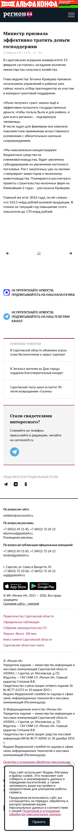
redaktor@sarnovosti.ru (18, 515)
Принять (39, 821)
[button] (70, 253)
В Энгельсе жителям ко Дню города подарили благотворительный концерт (36, 371)
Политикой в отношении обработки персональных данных (35, 812)
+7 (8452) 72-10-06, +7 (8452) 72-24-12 (29, 571)
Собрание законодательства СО (25, 628)
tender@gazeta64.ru (16, 555)
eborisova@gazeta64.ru (18, 533)
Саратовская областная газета (23, 645)
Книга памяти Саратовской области (27, 639)
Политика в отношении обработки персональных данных (36, 764)
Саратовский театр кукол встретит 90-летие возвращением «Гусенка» (36, 389)
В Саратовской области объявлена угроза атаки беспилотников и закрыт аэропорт (38, 352)
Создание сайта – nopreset (21, 603)
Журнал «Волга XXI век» (20, 633)
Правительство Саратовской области (28, 616)
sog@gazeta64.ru (14, 575)
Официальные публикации (21, 622)
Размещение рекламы (18, 537)
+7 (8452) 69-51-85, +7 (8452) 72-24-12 (29, 529)
